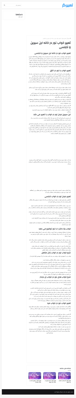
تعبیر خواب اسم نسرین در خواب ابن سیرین (50, 381)
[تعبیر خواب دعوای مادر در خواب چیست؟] (34, 375)
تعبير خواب (63, 38)
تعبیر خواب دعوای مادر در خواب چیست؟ (35, 381)
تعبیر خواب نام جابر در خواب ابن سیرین (65, 381)
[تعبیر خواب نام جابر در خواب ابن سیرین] (64, 375)
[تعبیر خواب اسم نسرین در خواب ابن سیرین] (49, 375)
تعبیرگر (68, 38)
